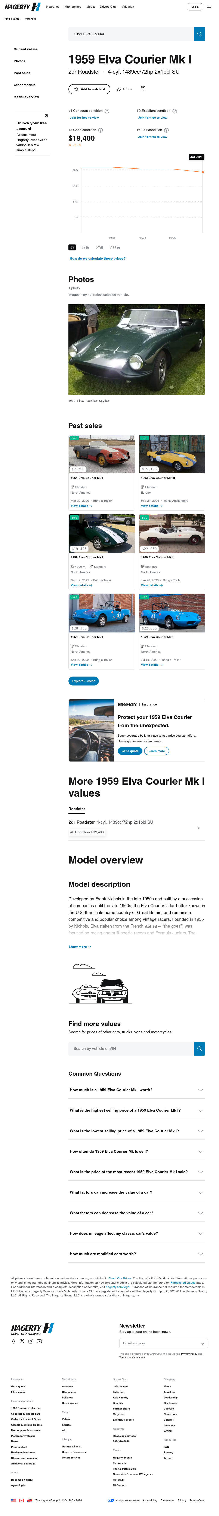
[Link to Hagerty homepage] (32, 1329)
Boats (14, 1441)
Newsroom (170, 1414)
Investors (169, 1425)
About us (169, 1392)
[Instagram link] (31, 1341)
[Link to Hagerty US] (13, 1500)
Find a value (12, 18)
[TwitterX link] (22, 1341)
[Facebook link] (13, 1341)
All (63, 1430)
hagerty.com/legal (118, 1287)
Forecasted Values (182, 1282)
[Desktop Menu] (209, 7)
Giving (168, 1430)
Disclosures (167, 1500)
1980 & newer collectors (26, 1408)
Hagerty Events (122, 1457)
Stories (66, 1424)
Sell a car (67, 1397)
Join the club (120, 1386)
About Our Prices (120, 1278)
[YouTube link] (39, 1341)
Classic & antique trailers (26, 1424)
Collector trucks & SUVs (26, 1419)
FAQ (166, 1447)
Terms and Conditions (132, 1357)
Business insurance (23, 1452)
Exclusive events (123, 1419)
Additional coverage (23, 1463)
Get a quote (130, 751)
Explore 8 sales (83, 681)
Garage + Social (71, 1446)
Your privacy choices (127, 1500)
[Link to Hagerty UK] (29, 1500)
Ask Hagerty (120, 1397)
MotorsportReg (71, 1457)
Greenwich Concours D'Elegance (133, 1474)
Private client (19, 1447)
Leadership (171, 1397)
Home (167, 1386)
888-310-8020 (121, 1441)
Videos (66, 1419)
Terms (168, 1458)
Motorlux (118, 1479)
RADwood (119, 1485)
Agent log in (18, 1485)
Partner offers (121, 1408)
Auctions (67, 1386)
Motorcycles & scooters (25, 1430)
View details (79, 505)
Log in (195, 6)
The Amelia (120, 1463)
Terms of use (197, 1500)
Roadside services (124, 1435)
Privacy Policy (189, 1353)
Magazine (118, 1414)
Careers (169, 1408)
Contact (168, 1419)
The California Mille (124, 1468)
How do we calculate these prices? (98, 258)
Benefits (118, 1403)
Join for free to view (84, 117)
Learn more (156, 751)
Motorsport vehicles (23, 1435)
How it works (70, 1403)
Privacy (168, 1452)
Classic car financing (24, 1458)
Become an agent (22, 1479)
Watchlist (30, 18)
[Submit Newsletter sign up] (202, 1343)
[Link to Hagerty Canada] (21, 1500)
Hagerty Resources (74, 1452)
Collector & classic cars (25, 1413)
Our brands (171, 1403)
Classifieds (69, 1392)
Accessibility (150, 1500)
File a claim (18, 1392)
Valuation (118, 1392)
